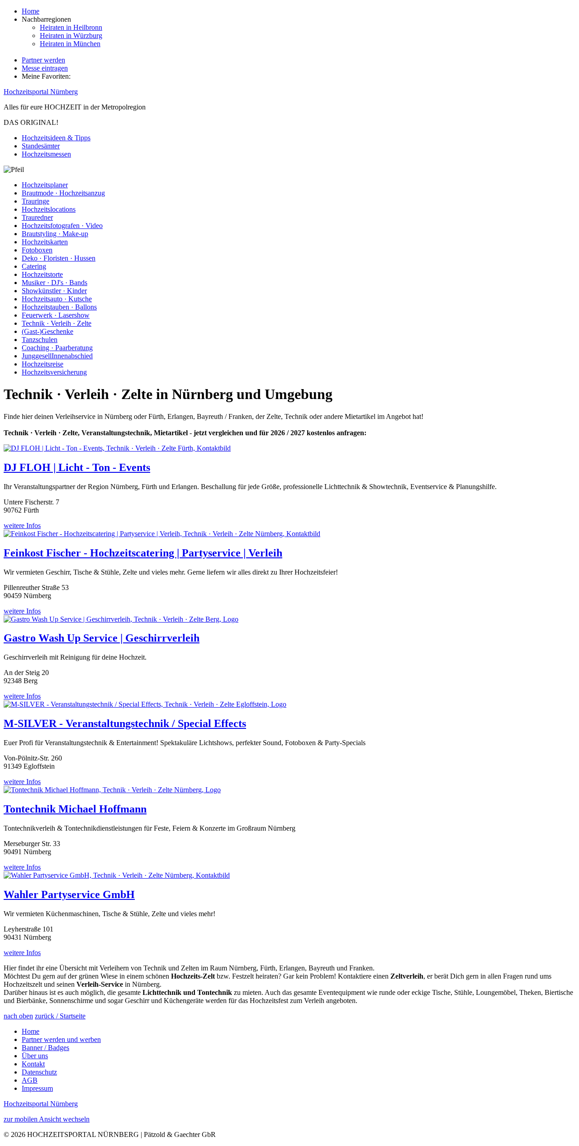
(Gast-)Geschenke (47, 331)
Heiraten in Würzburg (71, 35)
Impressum (37, 1088)
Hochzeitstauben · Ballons (59, 307)
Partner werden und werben (61, 1039)
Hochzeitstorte (42, 274)
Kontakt (33, 1064)
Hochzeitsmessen (46, 154)
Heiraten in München (70, 44)
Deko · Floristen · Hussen (58, 258)
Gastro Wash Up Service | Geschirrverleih (101, 638)
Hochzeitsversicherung (54, 372)
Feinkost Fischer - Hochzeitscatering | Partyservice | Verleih (143, 553)
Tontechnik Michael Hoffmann (75, 809)
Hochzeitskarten (45, 242)
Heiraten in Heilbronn (71, 27)
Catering (34, 266)
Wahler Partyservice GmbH (69, 894)
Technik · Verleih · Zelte (56, 323)
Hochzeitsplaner (45, 185)
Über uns (35, 1056)
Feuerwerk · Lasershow (56, 315)
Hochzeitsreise (42, 364)
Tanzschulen (39, 339)
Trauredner (37, 217)
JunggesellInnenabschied (57, 356)
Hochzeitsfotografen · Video (62, 225)
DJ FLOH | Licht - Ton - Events (77, 467)
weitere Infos (22, 525)
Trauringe (35, 201)
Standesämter (41, 146)
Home (30, 11)
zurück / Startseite (60, 1016)
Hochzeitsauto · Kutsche (57, 299)
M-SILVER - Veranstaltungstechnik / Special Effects (125, 723)
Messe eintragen (45, 68)
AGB (30, 1080)
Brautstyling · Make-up (55, 234)
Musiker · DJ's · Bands (54, 282)
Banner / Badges (45, 1047)
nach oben (18, 1016)
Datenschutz (39, 1072)
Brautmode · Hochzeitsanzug (63, 193)
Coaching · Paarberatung (57, 348)
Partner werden (43, 60)
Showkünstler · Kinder (54, 291)
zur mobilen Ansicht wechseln (47, 1119)
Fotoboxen (37, 250)
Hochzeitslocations (49, 209)
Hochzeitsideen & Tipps (56, 138)
